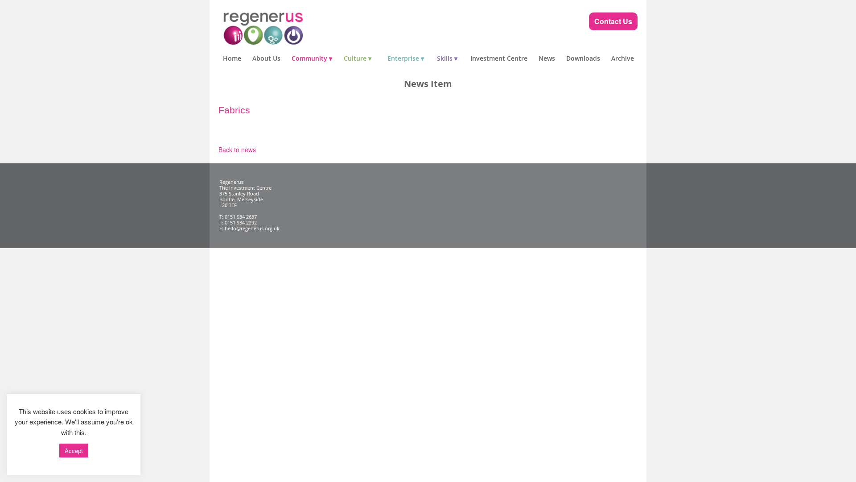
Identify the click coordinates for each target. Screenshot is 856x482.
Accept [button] (74, 450)
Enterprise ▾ (405, 58)
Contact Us (613, 21)
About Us (266, 58)
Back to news (237, 149)
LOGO (280, 27)
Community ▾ (312, 58)
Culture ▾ (357, 58)
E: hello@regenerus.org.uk (249, 228)
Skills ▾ (447, 58)
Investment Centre (498, 58)
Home (232, 58)
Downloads (583, 58)
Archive (622, 58)
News (547, 58)
